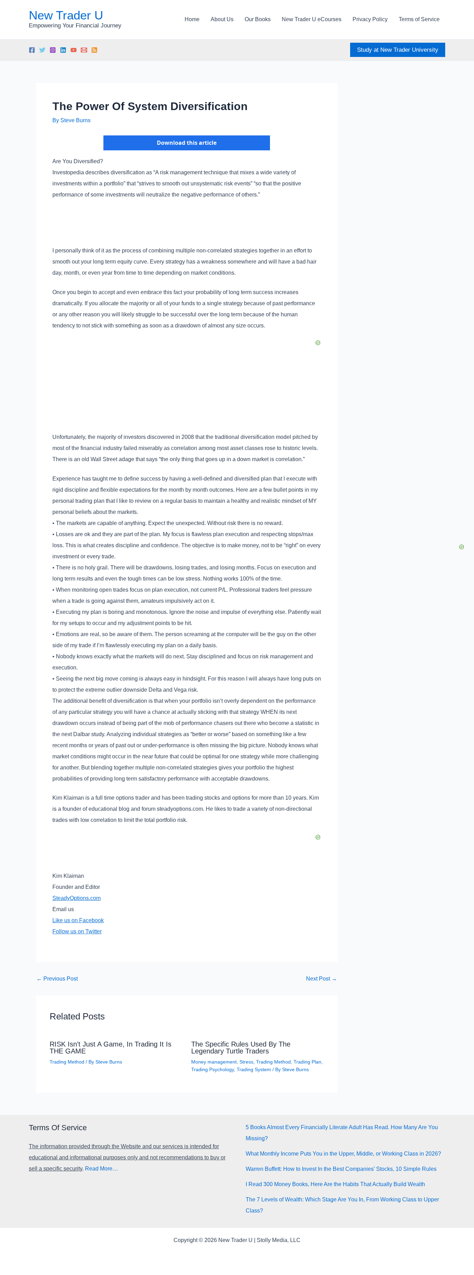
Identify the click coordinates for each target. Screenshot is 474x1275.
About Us (222, 19)
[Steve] (84, 50)
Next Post (321, 979)
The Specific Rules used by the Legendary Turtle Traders (240, 1047)
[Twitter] (42, 50)
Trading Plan (307, 1062)
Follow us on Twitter (77, 931)
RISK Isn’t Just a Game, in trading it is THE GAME (110, 1047)
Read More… (101, 1169)
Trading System (254, 1069)
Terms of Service (419, 19)
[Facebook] (32, 50)
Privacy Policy (370, 19)
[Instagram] (53, 50)
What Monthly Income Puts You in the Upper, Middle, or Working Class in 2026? (343, 1154)
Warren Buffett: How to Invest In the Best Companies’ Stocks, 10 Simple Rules (341, 1169)
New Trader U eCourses (311, 19)
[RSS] (94, 50)
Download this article (187, 143)
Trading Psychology (212, 1069)
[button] (397, 50)
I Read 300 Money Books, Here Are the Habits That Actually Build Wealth (335, 1184)
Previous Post (57, 979)
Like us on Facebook (78, 920)
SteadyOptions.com (76, 898)
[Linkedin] (63, 50)
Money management (214, 1062)
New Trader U (66, 15)
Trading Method (67, 1062)
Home (192, 19)
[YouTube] (73, 50)
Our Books (258, 19)
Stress (246, 1062)
